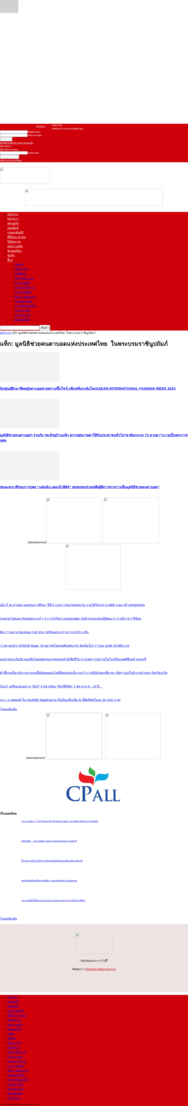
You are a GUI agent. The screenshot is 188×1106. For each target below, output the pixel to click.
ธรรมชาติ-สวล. (24, 287)
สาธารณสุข (22, 283)
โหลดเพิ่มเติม (8, 709)
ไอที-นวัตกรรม (24, 278)
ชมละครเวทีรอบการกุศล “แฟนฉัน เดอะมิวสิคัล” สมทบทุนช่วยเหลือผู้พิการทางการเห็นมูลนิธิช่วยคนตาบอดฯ (79, 487)
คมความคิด (15, 246)
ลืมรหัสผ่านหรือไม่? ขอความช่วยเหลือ (16, 143)
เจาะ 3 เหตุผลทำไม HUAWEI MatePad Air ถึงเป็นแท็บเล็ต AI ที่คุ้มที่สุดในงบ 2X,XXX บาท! (60, 700)
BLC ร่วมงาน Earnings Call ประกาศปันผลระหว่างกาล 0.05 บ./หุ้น (44, 632)
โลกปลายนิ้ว (23, 310)
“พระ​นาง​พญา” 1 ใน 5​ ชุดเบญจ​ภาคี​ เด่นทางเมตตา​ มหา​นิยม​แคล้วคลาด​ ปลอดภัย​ (59, 821)
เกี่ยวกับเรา (41, 126)
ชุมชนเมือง (14, 250)
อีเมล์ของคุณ (33, 153)
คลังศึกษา (21, 273)
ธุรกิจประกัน (23, 315)
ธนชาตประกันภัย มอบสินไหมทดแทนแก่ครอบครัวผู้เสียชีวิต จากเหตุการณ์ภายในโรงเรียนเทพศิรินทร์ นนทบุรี (73, 659)
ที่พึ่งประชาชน (16, 237)
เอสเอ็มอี (13, 228)
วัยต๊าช (19, 264)
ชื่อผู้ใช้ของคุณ (34, 132)
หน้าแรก (12, 214)
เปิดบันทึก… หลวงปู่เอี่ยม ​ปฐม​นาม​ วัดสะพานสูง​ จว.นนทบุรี (49, 841)
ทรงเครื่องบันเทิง (25, 305)
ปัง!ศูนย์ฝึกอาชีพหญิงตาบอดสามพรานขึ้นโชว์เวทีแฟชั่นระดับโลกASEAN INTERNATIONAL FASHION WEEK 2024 (88, 388)
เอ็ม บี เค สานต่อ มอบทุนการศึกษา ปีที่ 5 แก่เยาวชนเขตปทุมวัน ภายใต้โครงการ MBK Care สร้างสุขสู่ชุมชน (72, 605)
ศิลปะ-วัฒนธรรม (25, 296)
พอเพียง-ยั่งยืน (23, 301)
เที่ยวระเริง (21, 269)
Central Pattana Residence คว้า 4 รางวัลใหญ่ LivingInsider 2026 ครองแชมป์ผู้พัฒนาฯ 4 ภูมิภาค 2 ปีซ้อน (70, 618)
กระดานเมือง (23, 292)
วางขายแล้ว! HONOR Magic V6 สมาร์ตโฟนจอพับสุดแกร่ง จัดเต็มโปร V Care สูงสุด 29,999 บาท (64, 646)
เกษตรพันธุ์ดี (15, 232)
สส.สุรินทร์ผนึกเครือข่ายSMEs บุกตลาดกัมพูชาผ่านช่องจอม (49, 880)
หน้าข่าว (12, 218)
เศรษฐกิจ (13, 223)
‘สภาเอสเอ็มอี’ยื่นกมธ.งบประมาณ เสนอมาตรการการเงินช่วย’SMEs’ (53, 900)
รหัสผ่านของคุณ (35, 135)
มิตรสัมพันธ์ (22, 319)
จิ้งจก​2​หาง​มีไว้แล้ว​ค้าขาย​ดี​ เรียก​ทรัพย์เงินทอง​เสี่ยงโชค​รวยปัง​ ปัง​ (52, 861)
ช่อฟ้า (11, 255)
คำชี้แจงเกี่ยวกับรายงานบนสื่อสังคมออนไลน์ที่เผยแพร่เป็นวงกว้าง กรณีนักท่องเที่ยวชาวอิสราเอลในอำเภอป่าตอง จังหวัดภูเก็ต (83, 673)
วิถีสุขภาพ (13, 241)
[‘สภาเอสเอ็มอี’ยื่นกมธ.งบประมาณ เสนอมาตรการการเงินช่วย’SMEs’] (9, 11)
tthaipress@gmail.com (100, 969)
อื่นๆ (10, 260)
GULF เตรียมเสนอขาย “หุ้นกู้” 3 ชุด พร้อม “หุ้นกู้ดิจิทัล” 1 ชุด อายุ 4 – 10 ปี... (51, 686)
